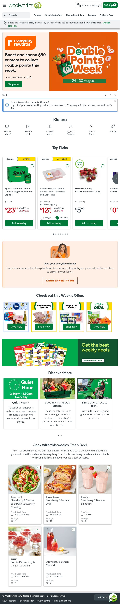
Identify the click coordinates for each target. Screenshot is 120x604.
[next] (115, 179)
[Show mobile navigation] (5, 5)
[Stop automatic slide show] (105, 95)
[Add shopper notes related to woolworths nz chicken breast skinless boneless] (67, 166)
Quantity (64, 217)
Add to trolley (19, 223)
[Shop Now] (16, 317)
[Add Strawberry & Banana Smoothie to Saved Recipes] (108, 468)
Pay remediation (26, 600)
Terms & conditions (61, 600)
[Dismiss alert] (115, 101)
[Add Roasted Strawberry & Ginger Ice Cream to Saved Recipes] (38, 530)
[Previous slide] (110, 95)
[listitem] (58, 435)
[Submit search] (5, 15)
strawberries (30, 450)
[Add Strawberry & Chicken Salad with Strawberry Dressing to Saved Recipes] (38, 468)
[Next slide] (115, 95)
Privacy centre (43, 600)
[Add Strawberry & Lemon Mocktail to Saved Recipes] (73, 530)
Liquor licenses (9, 600)
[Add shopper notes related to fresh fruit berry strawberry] (103, 166)
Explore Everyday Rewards (60, 280)
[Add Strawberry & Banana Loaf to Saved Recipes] (73, 468)
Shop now (13, 84)
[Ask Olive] (113, 598)
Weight (48, 217)
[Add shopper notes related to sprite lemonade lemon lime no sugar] (32, 166)
